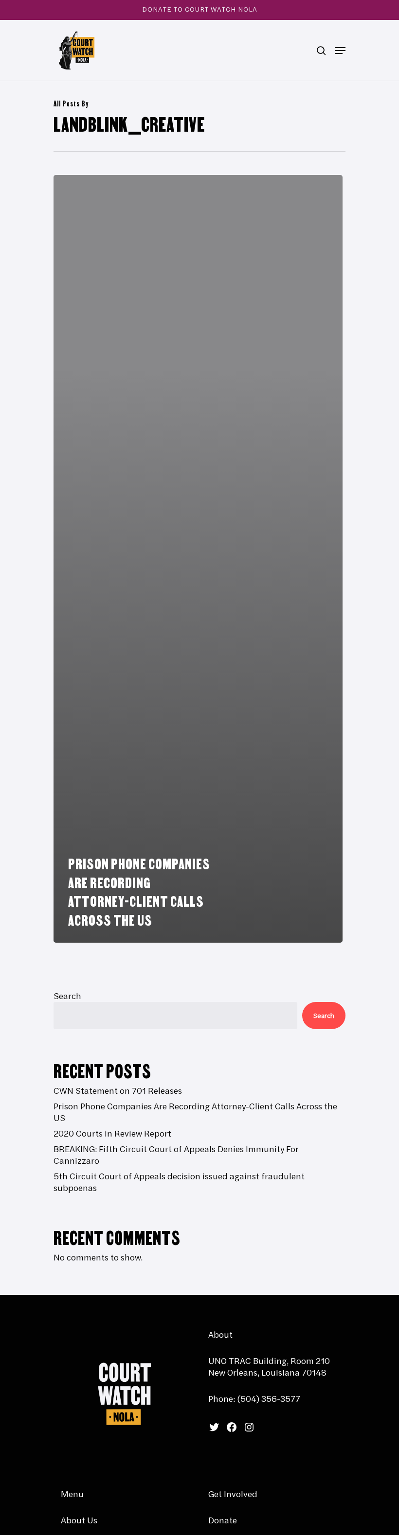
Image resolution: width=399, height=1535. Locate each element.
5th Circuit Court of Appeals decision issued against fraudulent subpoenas (179, 1182)
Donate (222, 1520)
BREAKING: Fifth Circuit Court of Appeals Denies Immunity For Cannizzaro (176, 1155)
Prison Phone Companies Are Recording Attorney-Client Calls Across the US (195, 1112)
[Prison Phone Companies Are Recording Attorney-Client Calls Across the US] (198, 559)
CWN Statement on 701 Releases (118, 1091)
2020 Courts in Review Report (112, 1133)
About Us (79, 1520)
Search (67, 996)
